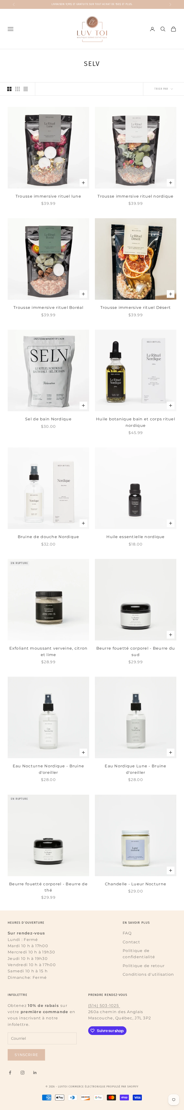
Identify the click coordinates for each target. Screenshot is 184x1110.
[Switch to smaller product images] (17, 88)
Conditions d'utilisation (148, 974)
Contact (131, 942)
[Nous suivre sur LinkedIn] (35, 1072)
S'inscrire (26, 1054)
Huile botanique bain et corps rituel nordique (135, 422)
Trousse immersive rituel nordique (135, 196)
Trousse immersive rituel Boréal (48, 307)
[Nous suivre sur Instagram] (22, 1072)
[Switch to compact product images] (25, 88)
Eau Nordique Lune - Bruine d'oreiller (135, 769)
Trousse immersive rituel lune (48, 196)
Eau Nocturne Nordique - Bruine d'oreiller (48, 769)
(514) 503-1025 (104, 1005)
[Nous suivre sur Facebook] (10, 1072)
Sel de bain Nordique (48, 419)
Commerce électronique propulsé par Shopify (103, 1086)
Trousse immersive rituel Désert (135, 307)
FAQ (127, 933)
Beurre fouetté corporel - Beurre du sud (135, 651)
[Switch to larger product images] (9, 88)
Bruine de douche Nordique (48, 536)
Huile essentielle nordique (135, 536)
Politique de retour (144, 965)
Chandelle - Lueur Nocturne (135, 884)
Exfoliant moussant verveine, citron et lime (48, 651)
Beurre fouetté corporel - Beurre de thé (48, 887)
